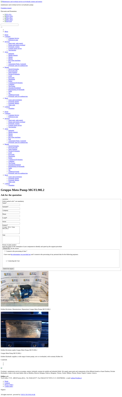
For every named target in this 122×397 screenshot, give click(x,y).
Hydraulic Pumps (13, 101)
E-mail (4, 218)
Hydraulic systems (13, 47)
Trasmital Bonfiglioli (14, 88)
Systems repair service (15, 48)
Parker (10, 81)
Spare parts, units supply (15, 43)
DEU (11, 19)
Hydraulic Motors (13, 103)
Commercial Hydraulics (15, 83)
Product (5, 225)
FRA (11, 18)
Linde (10, 76)
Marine (10, 57)
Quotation (11, 108)
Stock (6, 98)
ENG (11, 16)
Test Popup (11, 86)
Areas (6, 52)
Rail (9, 62)
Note (3, 235)
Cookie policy (9, 386)
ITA (10, 14)
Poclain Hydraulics (14, 74)
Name (4, 203)
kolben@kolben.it (76, 378)
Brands (7, 67)
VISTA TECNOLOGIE (28, 394)
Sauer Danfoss (12, 72)
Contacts (7, 107)
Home (6, 35)
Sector (4, 221)
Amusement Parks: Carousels (17, 64)
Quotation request (6, 8)
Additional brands (13, 95)
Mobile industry (13, 55)
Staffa (10, 91)
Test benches (12, 50)
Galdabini (11, 84)
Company (7, 36)
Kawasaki (11, 77)
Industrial (11, 53)
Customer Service (13, 38)
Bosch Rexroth (12, 71)
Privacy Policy (9, 384)
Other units (11, 105)
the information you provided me (21, 254)
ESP (10, 21)
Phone (4, 214)
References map (13, 40)
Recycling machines (14, 60)
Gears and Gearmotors (15, 100)
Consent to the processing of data (16, 251)
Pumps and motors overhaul (16, 45)
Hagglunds (11, 79)
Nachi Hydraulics (13, 69)
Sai (9, 93)
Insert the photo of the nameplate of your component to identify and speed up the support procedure (32, 246)
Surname (5, 206)
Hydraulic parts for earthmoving (18, 65)
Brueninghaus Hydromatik (16, 89)
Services (7, 41)
